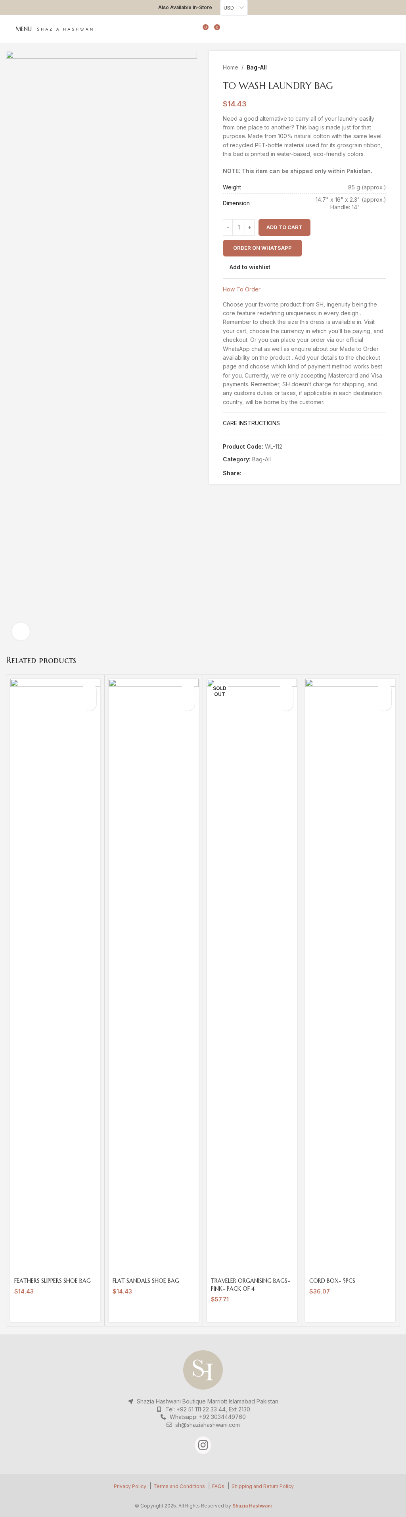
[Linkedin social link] (273, 473)
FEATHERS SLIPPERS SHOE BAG (52, 1280)
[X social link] (255, 473)
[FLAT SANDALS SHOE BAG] (154, 976)
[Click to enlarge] (21, 631)
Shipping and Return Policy (263, 1486)
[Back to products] (372, 67)
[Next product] (381, 67)
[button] (262, 248)
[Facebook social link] (246, 473)
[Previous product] (362, 67)
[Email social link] (264, 473)
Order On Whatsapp (262, 248)
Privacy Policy (130, 1486)
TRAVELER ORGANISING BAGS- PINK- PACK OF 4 (250, 1284)
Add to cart (284, 227)
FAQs (218, 1486)
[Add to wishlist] (89, 704)
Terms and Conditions (179, 1486)
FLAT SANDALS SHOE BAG (146, 1280)
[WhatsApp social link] (282, 473)
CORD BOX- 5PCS (332, 1280)
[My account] (191, 29)
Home (230, 67)
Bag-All (257, 67)
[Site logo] (66, 28)
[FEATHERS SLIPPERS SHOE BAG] (55, 976)
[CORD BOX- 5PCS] (350, 976)
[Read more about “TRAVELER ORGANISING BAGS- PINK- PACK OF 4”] (286, 690)
